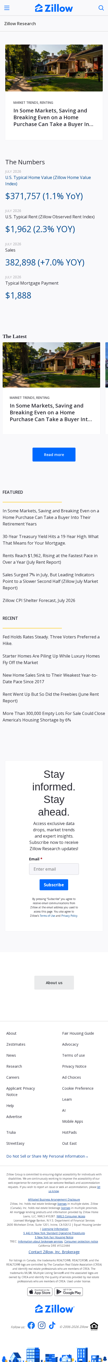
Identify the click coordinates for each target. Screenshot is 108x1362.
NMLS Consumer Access (71, 1216)
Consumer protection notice (81, 1241)
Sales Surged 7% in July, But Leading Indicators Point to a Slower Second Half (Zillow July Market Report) (50, 581)
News (11, 1055)
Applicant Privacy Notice (20, 1091)
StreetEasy (15, 1143)
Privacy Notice (74, 1066)
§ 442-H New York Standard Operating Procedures (54, 1233)
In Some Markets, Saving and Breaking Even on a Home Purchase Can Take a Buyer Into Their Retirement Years (54, 117)
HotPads (69, 1132)
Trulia (11, 1132)
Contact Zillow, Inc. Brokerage (54, 1252)
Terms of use (73, 1055)
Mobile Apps (72, 1121)
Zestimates (15, 1044)
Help (10, 1105)
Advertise (14, 1116)
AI (64, 1110)
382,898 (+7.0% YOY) (44, 262)
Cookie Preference (78, 1088)
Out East (69, 1143)
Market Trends (25, 102)
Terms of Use (47, 916)
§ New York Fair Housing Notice (54, 1237)
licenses (62, 1204)
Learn (67, 1099)
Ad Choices (71, 1077)
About (11, 1033)
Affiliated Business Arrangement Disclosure (54, 1199)
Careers (12, 1077)
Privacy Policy (69, 916)
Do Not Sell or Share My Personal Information (47, 1156)
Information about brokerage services (40, 1241)
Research (14, 1066)
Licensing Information (55, 1229)
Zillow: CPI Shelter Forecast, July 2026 (39, 600)
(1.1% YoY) (44, 196)
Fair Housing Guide (78, 1033)
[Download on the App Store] (39, 1291)
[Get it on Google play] (69, 1291)
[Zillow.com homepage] (55, 1308)
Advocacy (70, 1044)
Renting (46, 102)
